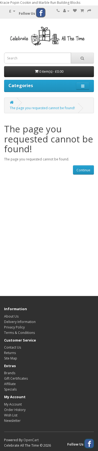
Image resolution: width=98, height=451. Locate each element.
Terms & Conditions (19, 332)
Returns (10, 353)
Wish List (10, 415)
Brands (9, 373)
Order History (15, 409)
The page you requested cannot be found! (42, 108)
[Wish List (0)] (75, 10)
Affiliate (10, 384)
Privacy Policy (14, 327)
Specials (10, 389)
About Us (11, 316)
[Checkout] (89, 10)
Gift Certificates (16, 378)
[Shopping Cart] (82, 10)
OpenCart (31, 440)
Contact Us (12, 347)
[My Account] (66, 10)
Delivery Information (20, 321)
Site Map (10, 358)
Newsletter (12, 420)
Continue (83, 170)
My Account (13, 404)
